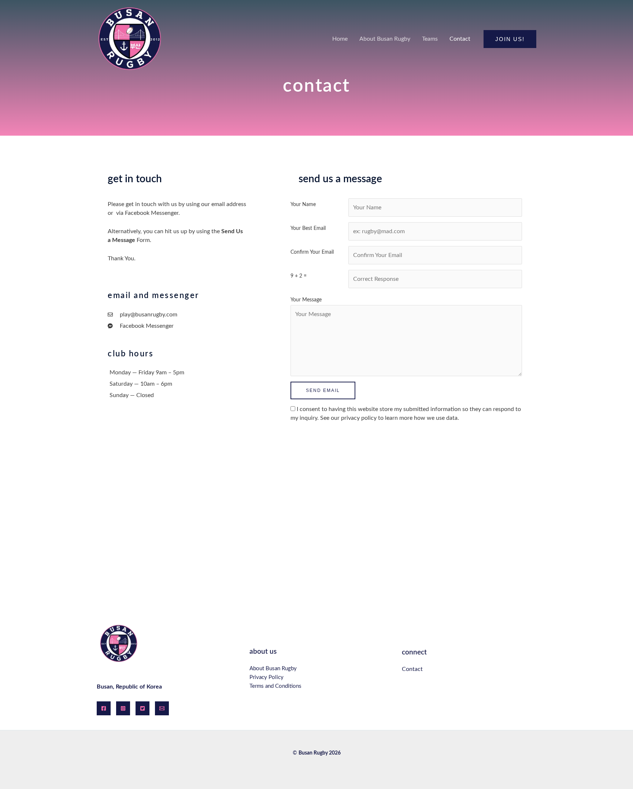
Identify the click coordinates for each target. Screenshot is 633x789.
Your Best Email (308, 228)
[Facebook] (104, 708)
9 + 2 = (298, 276)
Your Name (303, 204)
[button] (510, 39)
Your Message (306, 299)
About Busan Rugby (273, 668)
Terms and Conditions (275, 686)
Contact (412, 669)
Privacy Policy (266, 677)
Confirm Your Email (312, 252)
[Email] (162, 708)
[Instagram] (123, 708)
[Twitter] (142, 708)
